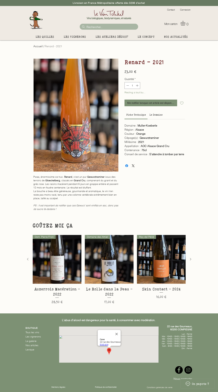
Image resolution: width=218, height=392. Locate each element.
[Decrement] (127, 85)
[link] (136, 114)
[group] (109, 270)
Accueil (38, 46)
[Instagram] (188, 370)
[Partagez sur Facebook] (127, 166)
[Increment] (137, 85)
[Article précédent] (28, 259)
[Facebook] (179, 370)
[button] (186, 23)
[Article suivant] (191, 259)
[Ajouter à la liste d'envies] (181, 103)
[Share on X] (133, 166)
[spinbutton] (132, 85)
